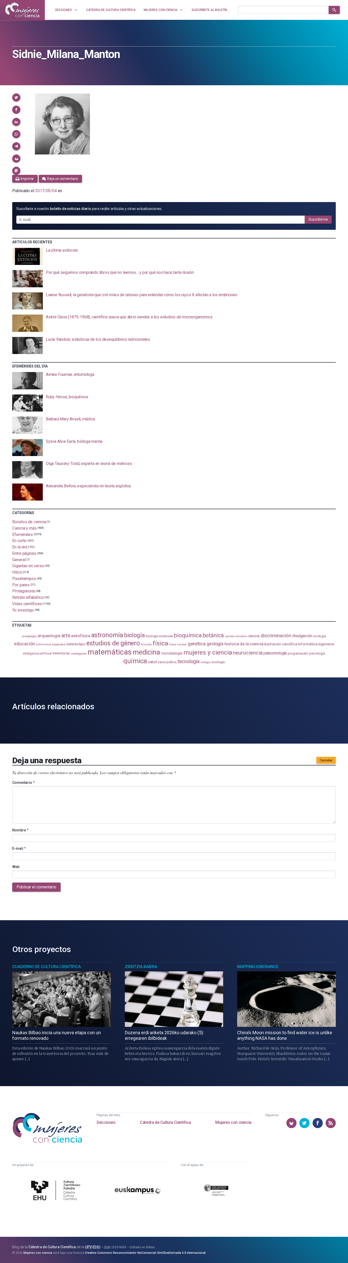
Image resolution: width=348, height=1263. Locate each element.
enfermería (43, 644)
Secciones (106, 1122)
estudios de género (113, 643)
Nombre (20, 830)
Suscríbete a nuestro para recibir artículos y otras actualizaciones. (89, 209)
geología (215, 643)
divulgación (302, 635)
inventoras (61, 653)
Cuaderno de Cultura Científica (46, 966)
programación (298, 653)
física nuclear (178, 644)
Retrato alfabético (28, 597)
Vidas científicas (27, 603)
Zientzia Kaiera (141, 966)
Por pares (21, 584)
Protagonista (23, 591)
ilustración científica (280, 644)
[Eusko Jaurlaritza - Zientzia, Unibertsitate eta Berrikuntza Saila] (216, 1191)
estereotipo (75, 644)
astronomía (107, 635)
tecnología (188, 661)
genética (197, 644)
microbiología (171, 653)
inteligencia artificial (37, 653)
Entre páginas (24, 553)
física (160, 643)
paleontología (275, 653)
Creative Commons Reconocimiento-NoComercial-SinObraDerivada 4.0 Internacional (145, 1253)
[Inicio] (22, 10)
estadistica (58, 644)
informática (307, 644)
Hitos (17, 572)
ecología (319, 636)
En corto (19, 540)
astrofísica (80, 635)
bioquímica (188, 635)
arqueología (49, 635)
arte (65, 635)
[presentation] (174, 256)
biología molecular (159, 636)
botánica (213, 635)
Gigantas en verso (28, 565)
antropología (29, 636)
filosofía (146, 644)
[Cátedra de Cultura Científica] (57, 1191)
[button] (16, 97)
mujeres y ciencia (207, 652)
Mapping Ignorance (257, 966)
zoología (217, 662)
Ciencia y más (24, 528)
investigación (79, 653)
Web (15, 867)
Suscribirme (318, 219)
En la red (19, 547)
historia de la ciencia (243, 643)
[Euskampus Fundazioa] (138, 1191)
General (18, 559)
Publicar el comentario (36, 887)
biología (134, 635)
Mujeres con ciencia (233, 1122)
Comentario (23, 782)
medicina (146, 652)
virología (205, 662)
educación (24, 643)
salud (152, 662)
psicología (317, 653)
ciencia (254, 636)
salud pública (167, 662)
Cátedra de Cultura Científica (165, 1122)
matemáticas (110, 652)
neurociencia (247, 653)
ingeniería (326, 644)
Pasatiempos (24, 578)
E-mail (19, 848)
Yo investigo (23, 609)
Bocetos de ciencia (29, 521)
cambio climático (236, 636)
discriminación (276, 635)
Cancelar (326, 760)
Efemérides (22, 534)
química (135, 661)
